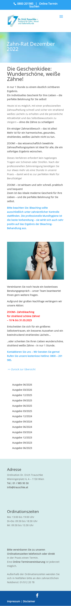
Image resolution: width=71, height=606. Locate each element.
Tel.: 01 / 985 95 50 (18, 483)
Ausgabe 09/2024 (22, 421)
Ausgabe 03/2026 (22, 389)
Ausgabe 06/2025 (22, 405)
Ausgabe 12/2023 (22, 437)
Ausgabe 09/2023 (22, 442)
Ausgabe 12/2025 (22, 395)
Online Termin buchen (43, 5)
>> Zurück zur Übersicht (21, 369)
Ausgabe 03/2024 (22, 432)
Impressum (13, 601)
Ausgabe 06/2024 (22, 426)
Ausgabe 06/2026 (22, 384)
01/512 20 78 (27, 582)
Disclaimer (29, 601)
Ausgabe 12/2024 (22, 416)
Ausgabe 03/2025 (22, 411)
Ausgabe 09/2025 (22, 400)
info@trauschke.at (17, 487)
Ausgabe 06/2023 (22, 448)
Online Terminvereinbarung (29, 561)
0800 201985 (25, 3)
